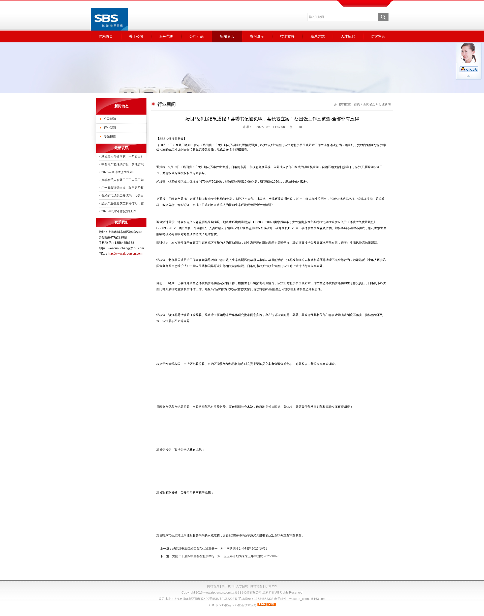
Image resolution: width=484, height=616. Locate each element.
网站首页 (106, 36)
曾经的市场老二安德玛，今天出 (122, 195)
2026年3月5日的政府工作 (118, 211)
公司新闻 (110, 119)
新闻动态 (369, 104)
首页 (357, 104)
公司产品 (197, 36)
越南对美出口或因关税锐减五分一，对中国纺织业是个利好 (211, 548)
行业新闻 (110, 127)
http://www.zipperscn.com (125, 253)
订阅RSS (271, 586)
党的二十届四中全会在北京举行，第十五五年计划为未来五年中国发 (217, 556)
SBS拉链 (225, 605)
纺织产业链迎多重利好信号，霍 (122, 203)
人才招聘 (348, 36)
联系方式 (318, 36)
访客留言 (378, 36)
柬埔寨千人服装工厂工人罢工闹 (122, 180)
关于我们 (228, 586)
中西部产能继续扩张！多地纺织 (122, 164)
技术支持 (287, 36)
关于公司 (136, 36)
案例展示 (257, 36)
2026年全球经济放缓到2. (118, 172)
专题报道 (110, 136)
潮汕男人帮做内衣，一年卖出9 (121, 156)
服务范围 (166, 36)
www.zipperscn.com (217, 592)
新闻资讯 (227, 36)
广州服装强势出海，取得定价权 (122, 188)
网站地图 (256, 586)
